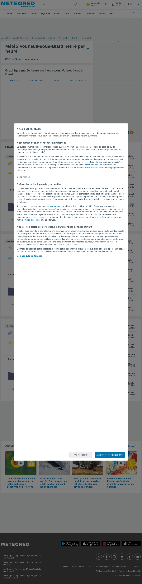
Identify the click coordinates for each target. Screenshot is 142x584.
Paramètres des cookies (79, 167)
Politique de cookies (93, 164)
